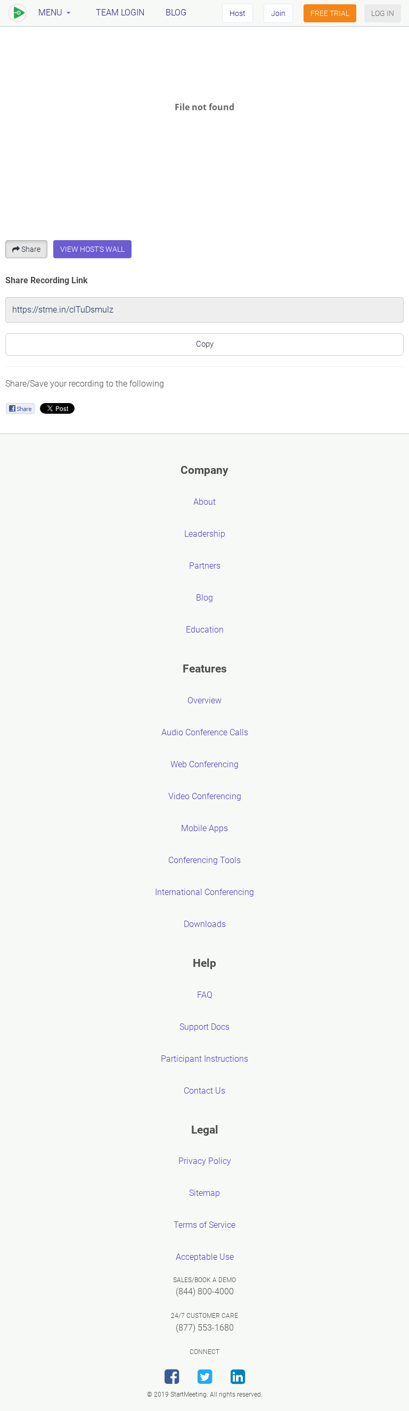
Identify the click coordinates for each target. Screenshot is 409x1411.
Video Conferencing (204, 796)
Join (278, 13)
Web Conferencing (204, 764)
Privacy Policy (204, 1161)
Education (205, 630)
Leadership (204, 534)
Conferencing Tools (204, 860)
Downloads (205, 924)
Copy (205, 344)
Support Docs (204, 1027)
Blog (176, 12)
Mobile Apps (204, 828)
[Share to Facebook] (20, 408)
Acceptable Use (205, 1257)
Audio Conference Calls (204, 732)
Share (30, 249)
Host (238, 13)
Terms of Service (204, 1225)
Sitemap (204, 1193)
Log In (382, 13)
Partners (204, 566)
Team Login (120, 12)
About (204, 502)
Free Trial (329, 13)
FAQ (204, 995)
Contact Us (204, 1091)
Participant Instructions (204, 1059)
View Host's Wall (92, 249)
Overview (204, 700)
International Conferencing (204, 892)
